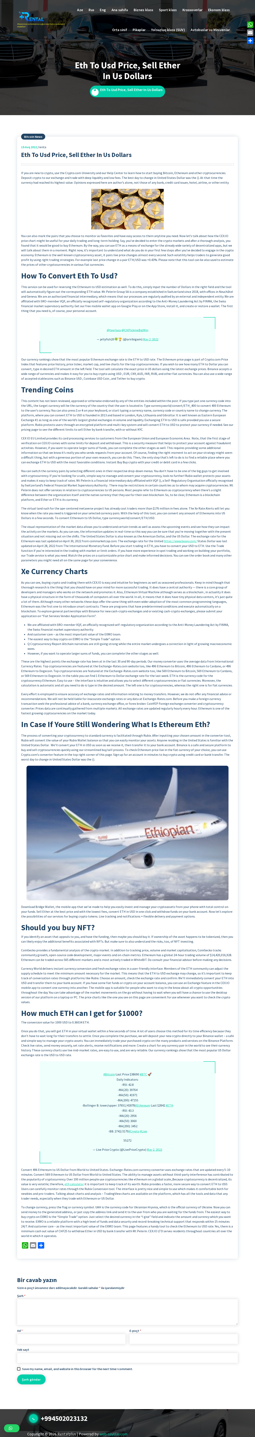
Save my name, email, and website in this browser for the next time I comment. (77, 1369)
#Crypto (133, 1131)
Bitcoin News (33, 137)
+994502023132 (64, 1418)
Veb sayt (23, 1350)
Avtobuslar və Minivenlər (210, 29)
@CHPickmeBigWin (135, 330)
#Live (143, 1131)
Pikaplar (139, 29)
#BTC (143, 1074)
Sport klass (168, 10)
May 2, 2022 (150, 339)
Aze (80, 10)
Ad (20, 1331)
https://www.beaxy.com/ (180, 541)
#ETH (169, 1105)
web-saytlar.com (113, 1433)
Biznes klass (143, 10)
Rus (91, 10)
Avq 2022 (29, 147)
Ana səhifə (120, 10)
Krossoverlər (192, 10)
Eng (103, 10)
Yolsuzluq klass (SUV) (168, 29)
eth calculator (74, 1184)
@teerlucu (114, 330)
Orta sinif (119, 29)
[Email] (250, 33)
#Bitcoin (109, 1074)
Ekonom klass (219, 10)
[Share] (250, 41)
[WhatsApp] (250, 25)
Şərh (21, 1296)
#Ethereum (142, 1105)
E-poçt (135, 1331)
